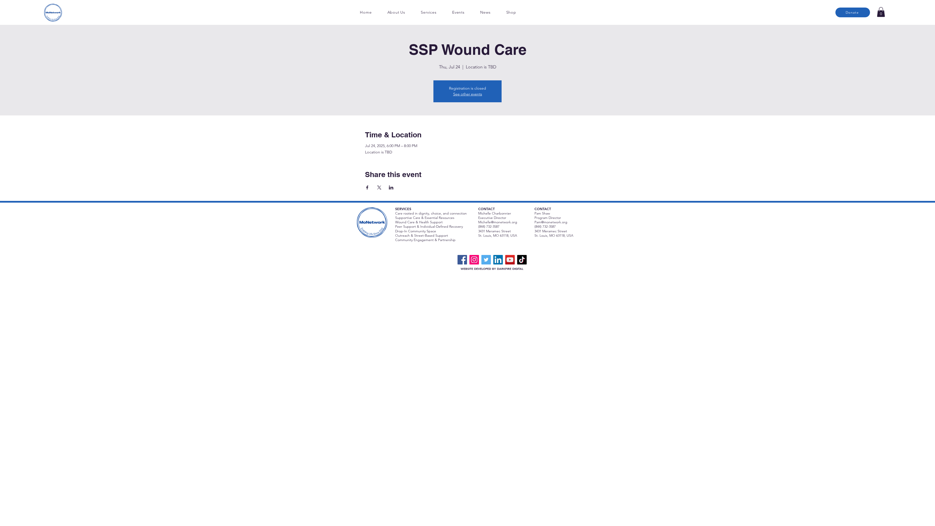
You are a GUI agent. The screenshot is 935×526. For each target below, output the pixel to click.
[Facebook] (462, 259)
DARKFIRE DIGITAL (510, 269)
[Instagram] (474, 259)
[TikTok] (522, 259)
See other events (467, 94)
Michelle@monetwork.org (497, 222)
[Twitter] (486, 259)
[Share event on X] (379, 187)
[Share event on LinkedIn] (391, 187)
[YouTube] (510, 259)
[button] (881, 12)
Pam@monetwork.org (550, 222)
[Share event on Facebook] (367, 187)
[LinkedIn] (498, 259)
